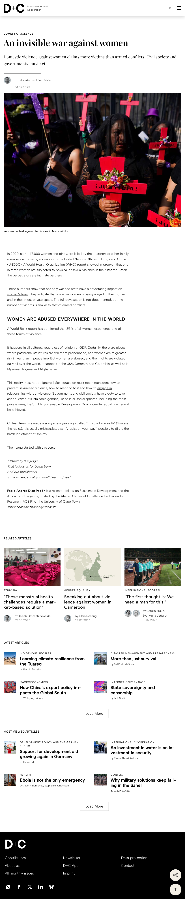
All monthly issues (19, 873)
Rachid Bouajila (31, 669)
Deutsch (171, 8)
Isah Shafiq (120, 698)
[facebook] (18, 886)
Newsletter (71, 858)
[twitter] (29, 886)
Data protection (134, 858)
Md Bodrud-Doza (124, 664)
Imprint (69, 873)
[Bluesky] (51, 886)
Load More (94, 713)
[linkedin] (40, 886)
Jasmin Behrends (33, 785)
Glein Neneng (86, 616)
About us (12, 865)
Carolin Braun (154, 610)
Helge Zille (29, 762)
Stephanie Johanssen (56, 785)
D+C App (71, 865)
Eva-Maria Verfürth (155, 615)
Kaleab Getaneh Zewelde (32, 616)
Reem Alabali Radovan (126, 758)
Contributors (15, 858)
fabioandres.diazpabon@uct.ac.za (31, 507)
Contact (127, 865)
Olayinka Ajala (122, 790)
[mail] (8, 886)
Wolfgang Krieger (33, 698)
